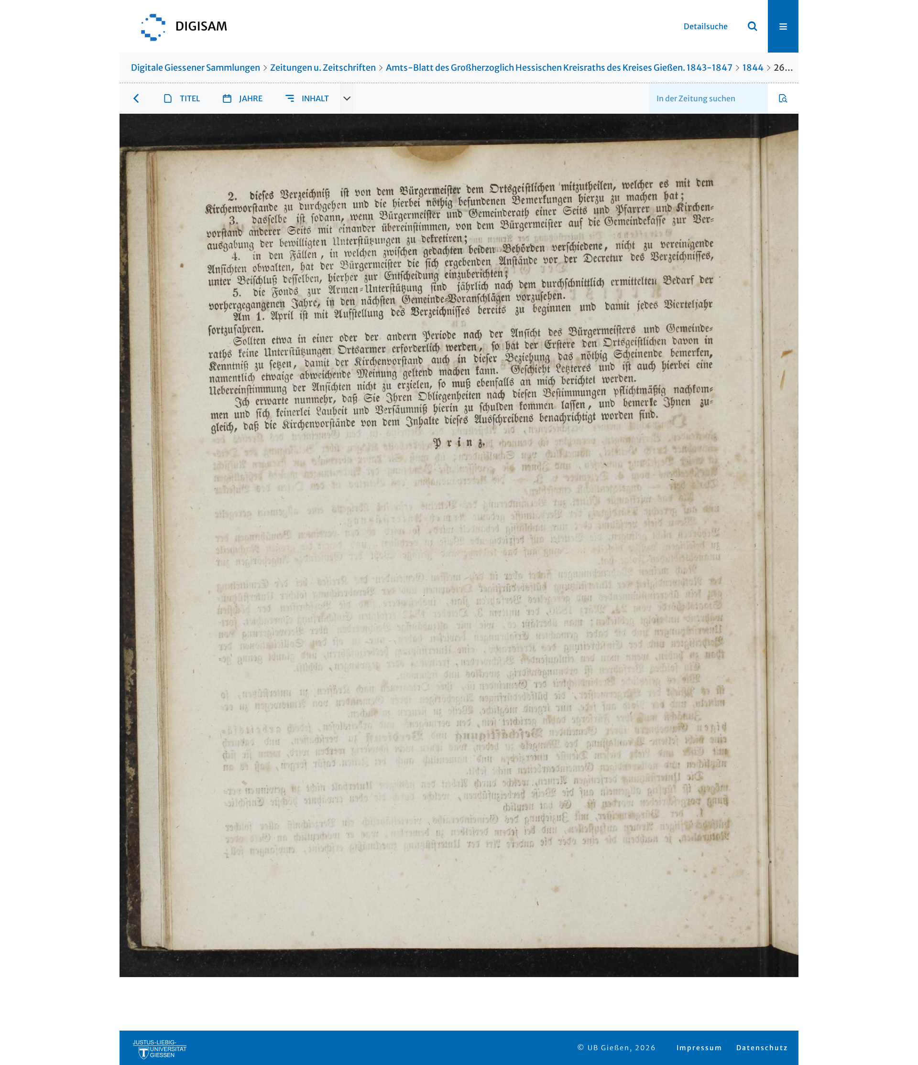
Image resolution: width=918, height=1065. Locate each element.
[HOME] (179, 26)
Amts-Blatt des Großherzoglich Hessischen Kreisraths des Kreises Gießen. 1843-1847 (559, 67)
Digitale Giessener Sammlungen (195, 67)
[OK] (752, 26)
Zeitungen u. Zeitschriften (323, 67)
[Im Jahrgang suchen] (783, 98)
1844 (753, 67)
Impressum (699, 1047)
